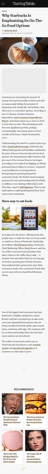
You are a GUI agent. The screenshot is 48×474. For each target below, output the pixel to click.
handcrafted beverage (18, 146)
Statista (32, 163)
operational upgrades (23, 348)
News (4, 11)
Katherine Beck (10, 30)
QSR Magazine (26, 187)
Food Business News (23, 244)
